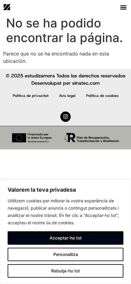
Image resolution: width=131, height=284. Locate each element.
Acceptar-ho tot (66, 237)
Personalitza (65, 254)
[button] (124, 7)
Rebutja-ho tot (65, 270)
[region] (65, 232)
